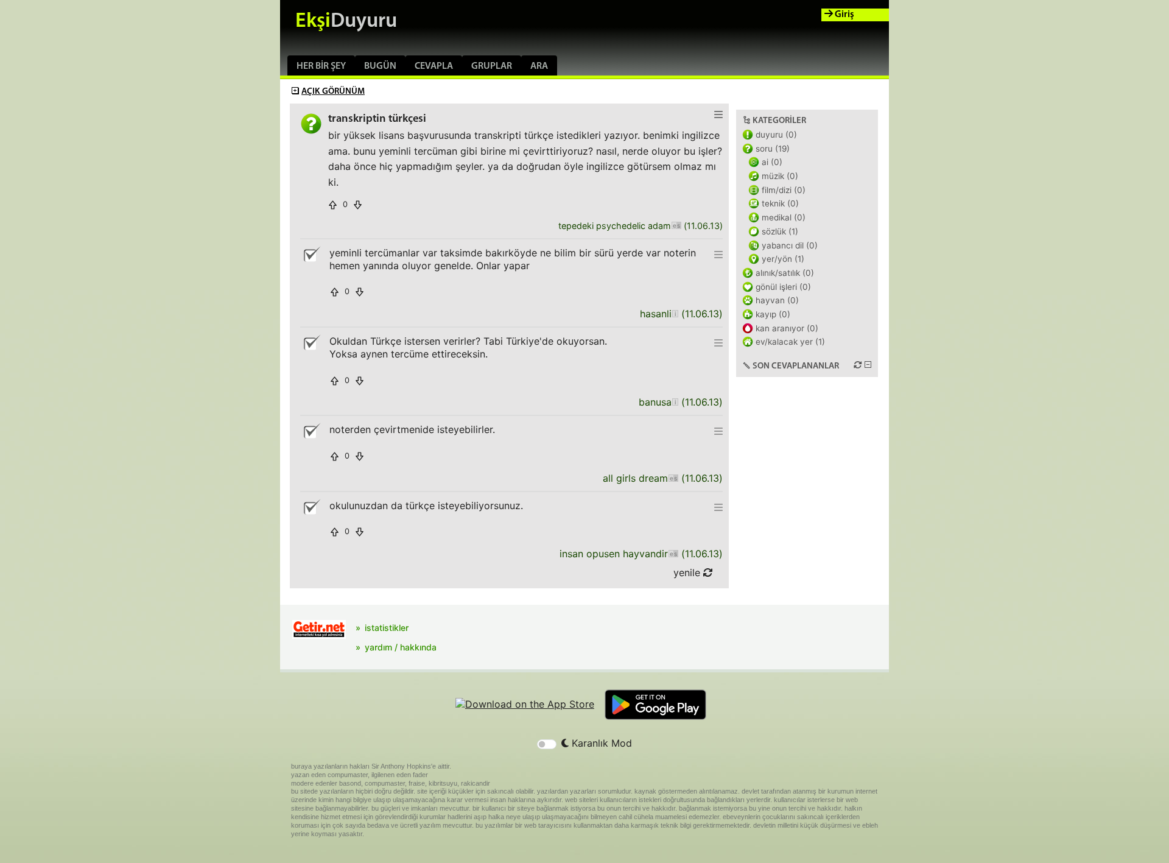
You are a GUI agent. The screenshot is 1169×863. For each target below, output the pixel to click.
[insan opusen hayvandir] (673, 554)
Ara (539, 66)
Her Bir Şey (321, 66)
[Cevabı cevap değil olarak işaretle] (311, 255)
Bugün (380, 66)
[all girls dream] (673, 478)
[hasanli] (675, 314)
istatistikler (387, 627)
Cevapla (434, 66)
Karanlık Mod (600, 743)
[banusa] (675, 402)
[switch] (546, 744)
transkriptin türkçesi (377, 119)
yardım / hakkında (401, 647)
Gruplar (491, 66)
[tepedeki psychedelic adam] (676, 226)
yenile (688, 572)
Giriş (843, 14)
